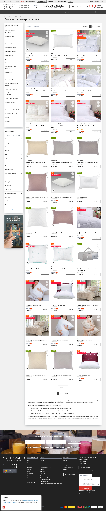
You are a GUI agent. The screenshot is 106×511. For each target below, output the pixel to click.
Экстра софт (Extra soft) (82, 303)
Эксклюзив (79, 88)
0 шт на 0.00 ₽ (100, 7)
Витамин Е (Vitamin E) (11, 113)
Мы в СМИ (42, 471)
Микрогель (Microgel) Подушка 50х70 (87, 55)
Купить (45, 60)
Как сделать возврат (30, 1)
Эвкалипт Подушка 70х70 (32, 268)
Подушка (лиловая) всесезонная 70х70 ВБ (37, 197)
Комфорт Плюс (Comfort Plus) (83, 230)
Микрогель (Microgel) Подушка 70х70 (35, 91)
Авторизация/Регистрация (96, 1)
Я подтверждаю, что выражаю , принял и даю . (53, 447)
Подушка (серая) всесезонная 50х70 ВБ (61, 162)
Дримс (78, 338)
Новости (42, 460)
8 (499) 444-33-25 (24, 5)
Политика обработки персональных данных (45, 478)
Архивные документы (45, 475)
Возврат (29, 469)
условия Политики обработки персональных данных (40, 447)
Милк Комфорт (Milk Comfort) (57, 123)
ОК (4, 507)
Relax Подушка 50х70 (82, 197)
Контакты (50, 1)
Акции (22, 1)
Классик (27, 303)
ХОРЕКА (65, 469)
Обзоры (70, 1)
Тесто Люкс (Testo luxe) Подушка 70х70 (61, 197)
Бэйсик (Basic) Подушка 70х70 (34, 232)
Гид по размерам (31, 482)
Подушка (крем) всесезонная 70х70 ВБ (36, 375)
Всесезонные (29, 160)
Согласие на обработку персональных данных (51, 483)
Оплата (29, 465)
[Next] (95, 26)
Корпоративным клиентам (69, 465)
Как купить (16, 1)
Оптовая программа (68, 467)
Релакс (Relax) (80, 195)
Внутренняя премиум (10, 51)
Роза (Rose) (53, 88)
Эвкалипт (28, 266)
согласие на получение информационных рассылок (85, 495)
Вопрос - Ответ (31, 475)
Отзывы (29, 480)
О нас (4, 1)
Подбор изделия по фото (46, 467)
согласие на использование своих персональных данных (59, 446)
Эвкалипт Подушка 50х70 (58, 268)
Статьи (42, 469)
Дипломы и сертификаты (69, 462)
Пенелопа (53, 303)
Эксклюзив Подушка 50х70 (84, 91)
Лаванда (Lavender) (10, 102)
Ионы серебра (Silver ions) (12, 110)
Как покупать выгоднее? (60, 1)
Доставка (10, 1)
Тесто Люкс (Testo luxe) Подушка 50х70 (36, 55)
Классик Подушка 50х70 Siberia (34, 305)
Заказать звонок (76, 6)
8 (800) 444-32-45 (24, 7)
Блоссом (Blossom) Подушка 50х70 (35, 125)
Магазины (65, 460)
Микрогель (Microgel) (81, 53)
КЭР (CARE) (8, 76)
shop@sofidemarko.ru (9, 4)
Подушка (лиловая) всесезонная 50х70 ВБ (62, 232)
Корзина (99, 5)
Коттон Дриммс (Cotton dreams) (11, 84)
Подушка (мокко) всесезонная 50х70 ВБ (87, 162)
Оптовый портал (42, 1)
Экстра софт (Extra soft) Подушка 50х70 (87, 305)
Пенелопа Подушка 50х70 (83, 375)
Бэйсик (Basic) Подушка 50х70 (59, 55)
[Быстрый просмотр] (47, 35)
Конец (98, 26)
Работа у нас (43, 473)
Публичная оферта (44, 481)
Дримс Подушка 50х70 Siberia (84, 340)
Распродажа (30, 473)
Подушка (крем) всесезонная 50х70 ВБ (36, 162)
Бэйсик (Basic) (54, 53)
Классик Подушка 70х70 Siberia (59, 340)
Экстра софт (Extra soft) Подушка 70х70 (36, 340)
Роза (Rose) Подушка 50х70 (58, 91)
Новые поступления (45, 462)
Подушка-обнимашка (81, 266)
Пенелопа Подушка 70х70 (58, 305)
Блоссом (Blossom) (30, 123)
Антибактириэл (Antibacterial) (9, 93)
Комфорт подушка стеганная (10, 31)
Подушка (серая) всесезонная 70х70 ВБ (61, 375)
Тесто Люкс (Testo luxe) (31, 53)
